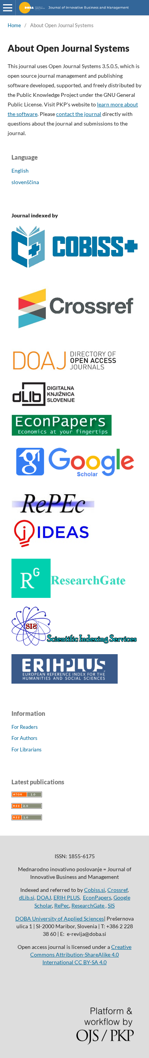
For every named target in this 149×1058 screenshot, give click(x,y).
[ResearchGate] (68, 596)
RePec (61, 905)
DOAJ (44, 897)
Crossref (117, 890)
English (20, 170)
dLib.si (26, 897)
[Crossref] (74, 337)
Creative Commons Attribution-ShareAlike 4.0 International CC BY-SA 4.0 (80, 954)
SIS (111, 905)
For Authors (24, 738)
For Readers (24, 727)
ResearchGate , (89, 905)
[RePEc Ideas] (52, 548)
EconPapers (97, 897)
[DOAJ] (64, 370)
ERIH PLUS (66, 897)
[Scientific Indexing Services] (74, 643)
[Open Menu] (7, 7)
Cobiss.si (94, 890)
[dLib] (43, 404)
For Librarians (26, 749)
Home (14, 25)
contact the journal (78, 114)
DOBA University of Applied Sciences (59, 918)
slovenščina (25, 182)
